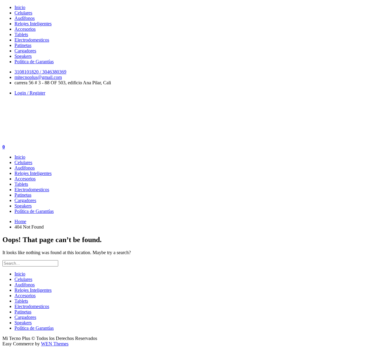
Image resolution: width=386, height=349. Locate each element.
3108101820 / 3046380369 (40, 71)
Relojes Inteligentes (33, 23)
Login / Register (29, 92)
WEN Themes (54, 343)
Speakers (23, 56)
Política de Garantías (34, 61)
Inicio (19, 7)
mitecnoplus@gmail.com (38, 77)
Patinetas (22, 45)
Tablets (21, 34)
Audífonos (24, 18)
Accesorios (25, 29)
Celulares (23, 12)
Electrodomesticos (31, 39)
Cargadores (25, 50)
